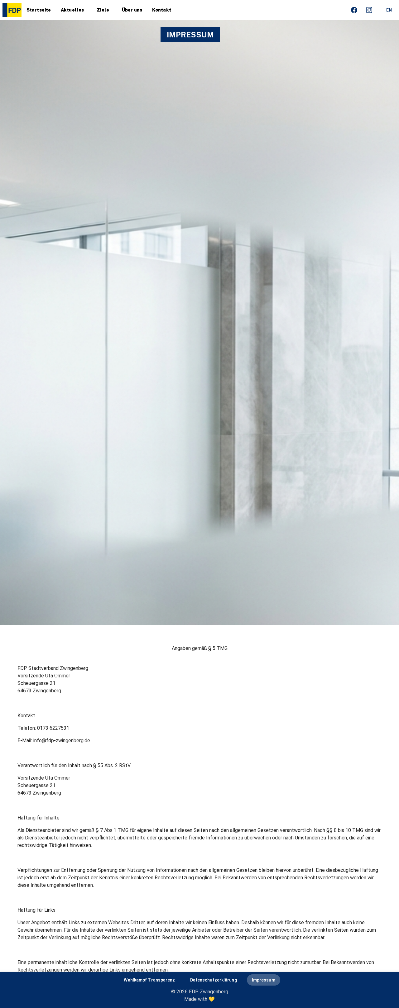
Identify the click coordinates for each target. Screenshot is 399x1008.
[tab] (39, 10)
